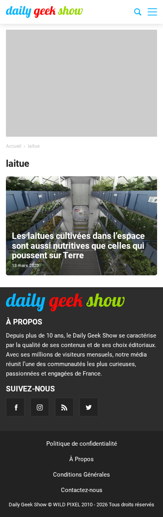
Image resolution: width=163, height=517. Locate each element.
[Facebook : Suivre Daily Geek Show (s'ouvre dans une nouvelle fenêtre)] (15, 407)
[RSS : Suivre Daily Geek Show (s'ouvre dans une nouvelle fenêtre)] (64, 407)
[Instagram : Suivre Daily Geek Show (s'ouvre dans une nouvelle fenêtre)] (39, 407)
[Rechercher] (137, 13)
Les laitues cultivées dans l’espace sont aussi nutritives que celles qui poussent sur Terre (78, 245)
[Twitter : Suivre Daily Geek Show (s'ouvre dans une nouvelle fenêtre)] (89, 407)
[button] (152, 12)
